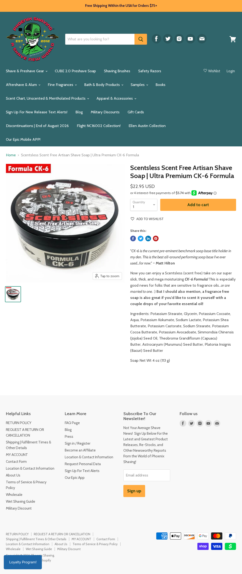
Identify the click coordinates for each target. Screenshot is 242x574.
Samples (138, 84)
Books (160, 84)
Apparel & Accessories (115, 98)
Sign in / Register (77, 443)
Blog (79, 112)
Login (231, 71)
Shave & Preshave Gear (25, 71)
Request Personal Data (83, 464)
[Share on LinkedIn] (148, 238)
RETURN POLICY (18, 423)
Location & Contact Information (30, 468)
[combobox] (99, 39)
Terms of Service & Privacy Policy (95, 544)
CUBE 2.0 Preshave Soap (75, 71)
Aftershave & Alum (22, 84)
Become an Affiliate (80, 450)
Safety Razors (149, 71)
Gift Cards (136, 112)
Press (69, 436)
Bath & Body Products (102, 84)
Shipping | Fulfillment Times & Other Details (36, 539)
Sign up (134, 490)
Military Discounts (105, 112)
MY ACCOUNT (17, 455)
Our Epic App (75, 478)
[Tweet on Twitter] (140, 238)
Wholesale (14, 495)
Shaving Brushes (117, 71)
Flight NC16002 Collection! (99, 125)
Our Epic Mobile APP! (23, 139)
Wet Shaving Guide (20, 501)
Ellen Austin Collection (147, 125)
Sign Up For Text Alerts (82, 471)
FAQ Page (72, 423)
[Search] (140, 39)
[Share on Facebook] (133, 238)
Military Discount (19, 508)
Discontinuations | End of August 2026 (37, 125)
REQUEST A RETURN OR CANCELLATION (62, 534)
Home (11, 155)
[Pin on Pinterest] (156, 238)
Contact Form (16, 461)
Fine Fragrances (61, 84)
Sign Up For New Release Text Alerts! (36, 112)
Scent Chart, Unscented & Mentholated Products (46, 98)
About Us (13, 475)
